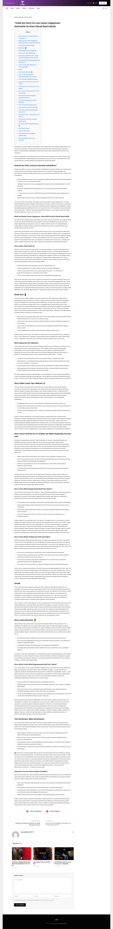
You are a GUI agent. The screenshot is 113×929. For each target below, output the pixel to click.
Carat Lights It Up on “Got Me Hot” (41, 862)
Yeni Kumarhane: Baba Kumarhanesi (28, 79)
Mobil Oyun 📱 (23, 48)
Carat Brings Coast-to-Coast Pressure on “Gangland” (62, 862)
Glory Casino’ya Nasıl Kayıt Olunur (28, 105)
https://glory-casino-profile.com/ (32, 212)
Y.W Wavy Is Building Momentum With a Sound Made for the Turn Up (21, 863)
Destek (21, 69)
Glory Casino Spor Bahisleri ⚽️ (27, 53)
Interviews (31, 8)
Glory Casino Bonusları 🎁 (26, 72)
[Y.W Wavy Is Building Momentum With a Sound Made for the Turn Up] (21, 853)
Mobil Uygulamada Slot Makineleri (28, 50)
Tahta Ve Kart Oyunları (24, 131)
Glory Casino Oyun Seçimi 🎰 (26, 45)
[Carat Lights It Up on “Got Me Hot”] (43, 853)
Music (18, 8)
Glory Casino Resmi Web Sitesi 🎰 (28, 107)
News (38, 8)
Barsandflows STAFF (27, 832)
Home (12, 8)
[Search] (104, 8)
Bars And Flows (63, 923)
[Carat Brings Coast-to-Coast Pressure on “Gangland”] (64, 853)
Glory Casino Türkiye (24, 128)
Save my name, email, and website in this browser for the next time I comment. (35, 900)
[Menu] (7, 8)
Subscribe (103, 3)
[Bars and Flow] (22, 3)
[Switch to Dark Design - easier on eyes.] (106, 8)
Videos (24, 8)
